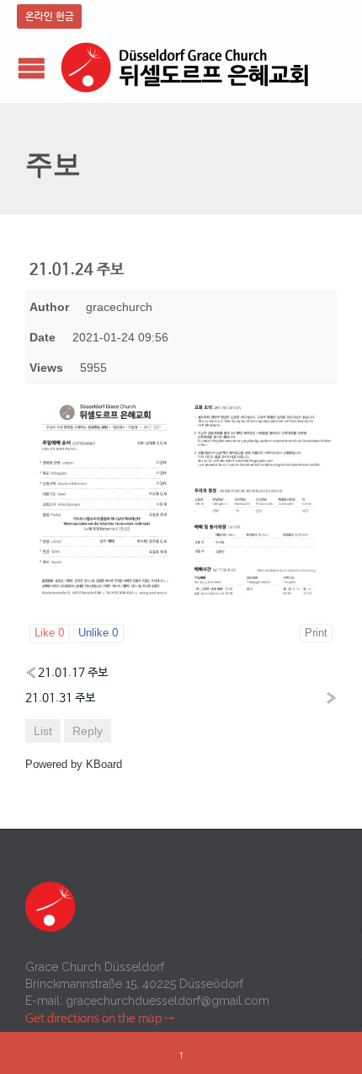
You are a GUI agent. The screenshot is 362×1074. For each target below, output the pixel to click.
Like (50, 633)
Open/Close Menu (31, 68)
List (43, 731)
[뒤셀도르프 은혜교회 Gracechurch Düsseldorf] (185, 68)
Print (316, 632)
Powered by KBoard (73, 764)
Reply (87, 731)
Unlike (98, 633)
